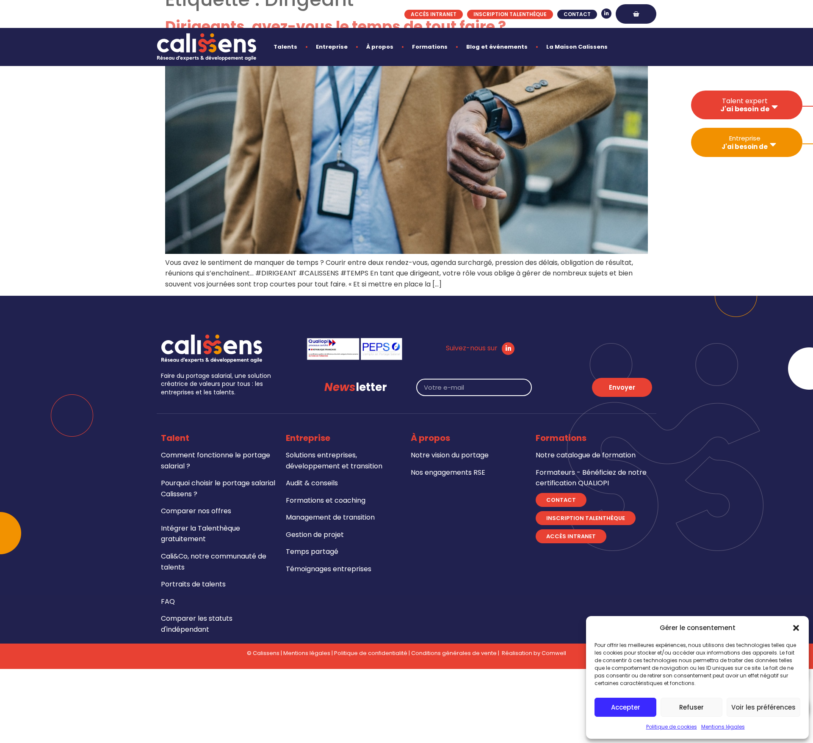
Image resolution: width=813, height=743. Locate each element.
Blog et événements (497, 47)
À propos (379, 47)
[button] (796, 628)
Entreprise (332, 47)
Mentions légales (723, 726)
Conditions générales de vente (454, 653)
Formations (430, 47)
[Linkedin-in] (606, 13)
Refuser (691, 707)
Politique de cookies (671, 726)
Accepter (625, 707)
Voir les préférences (763, 707)
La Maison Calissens (577, 47)
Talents (285, 47)
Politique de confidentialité (370, 653)
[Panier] (636, 14)
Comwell (554, 653)
